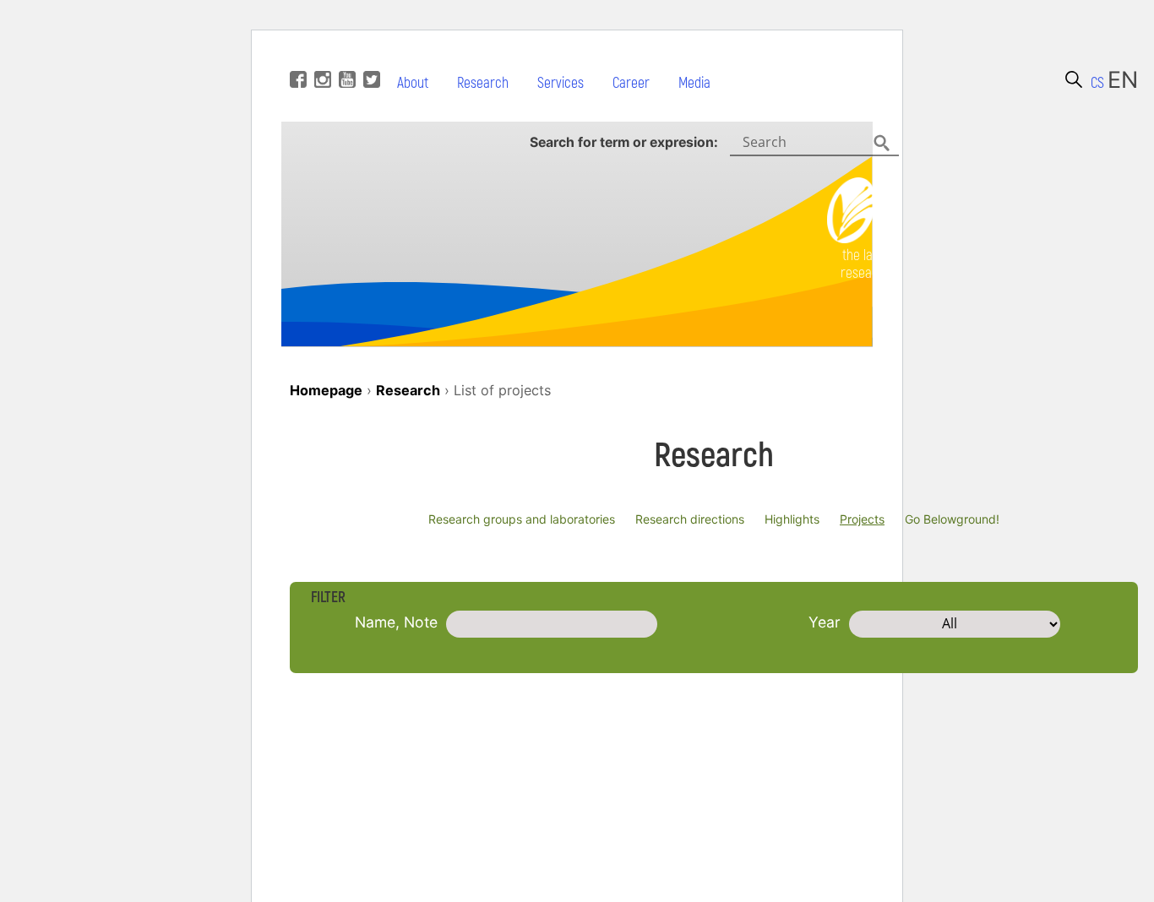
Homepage (326, 390)
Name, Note (396, 622)
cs (1097, 83)
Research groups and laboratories (521, 519)
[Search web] (1073, 79)
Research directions (689, 519)
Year (824, 622)
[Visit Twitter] (369, 54)
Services (560, 83)
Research (483, 83)
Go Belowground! (952, 519)
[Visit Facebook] (296, 54)
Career (631, 83)
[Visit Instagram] (320, 54)
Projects (862, 519)
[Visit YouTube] (345, 54)
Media (694, 83)
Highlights (792, 519)
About (412, 83)
